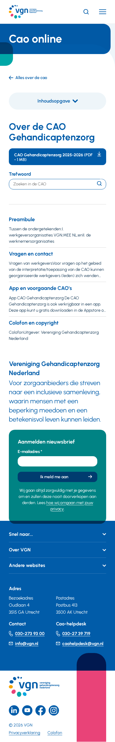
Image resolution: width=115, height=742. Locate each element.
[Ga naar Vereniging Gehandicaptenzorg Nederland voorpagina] (34, 12)
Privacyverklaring (24, 732)
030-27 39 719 (76, 633)
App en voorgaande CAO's (40, 288)
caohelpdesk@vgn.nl (83, 643)
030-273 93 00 (30, 633)
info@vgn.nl (26, 643)
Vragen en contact (31, 254)
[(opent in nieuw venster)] (40, 710)
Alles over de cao (31, 77)
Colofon (54, 732)
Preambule (22, 219)
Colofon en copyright (33, 323)
